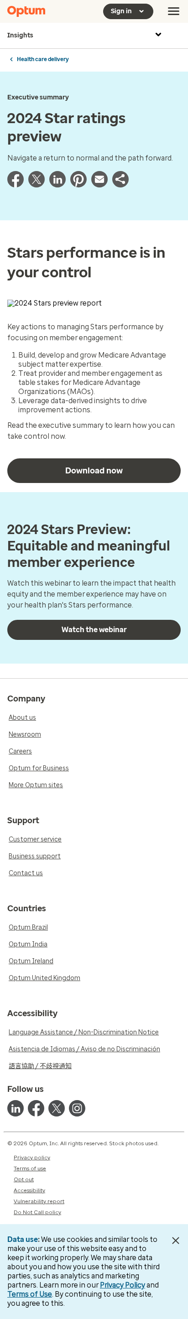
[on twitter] (56, 1108)
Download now (94, 471)
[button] (120, 185)
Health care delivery (43, 59)
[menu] (174, 11)
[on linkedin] (15, 1108)
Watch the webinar (94, 629)
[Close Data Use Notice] (176, 1240)
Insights (20, 35)
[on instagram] (77, 1108)
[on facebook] (36, 1108)
